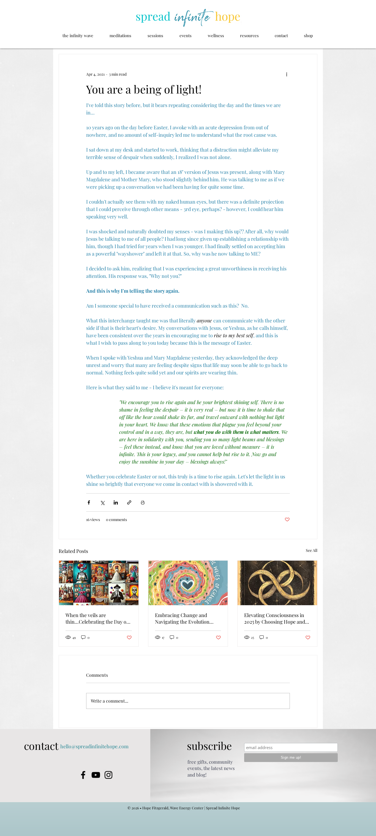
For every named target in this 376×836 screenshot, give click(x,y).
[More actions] (286, 74)
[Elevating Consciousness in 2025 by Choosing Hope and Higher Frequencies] (277, 583)
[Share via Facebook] (88, 502)
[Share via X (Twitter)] (102, 502)
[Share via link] (129, 502)
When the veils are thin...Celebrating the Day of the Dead (97, 618)
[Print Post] (142, 502)
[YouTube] (96, 775)
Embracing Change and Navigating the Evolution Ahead (182, 618)
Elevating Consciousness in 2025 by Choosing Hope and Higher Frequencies (274, 618)
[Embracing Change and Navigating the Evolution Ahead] (188, 583)
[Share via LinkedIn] (115, 502)
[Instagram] (108, 775)
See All (311, 550)
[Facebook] (83, 775)
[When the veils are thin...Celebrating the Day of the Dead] (98, 583)
